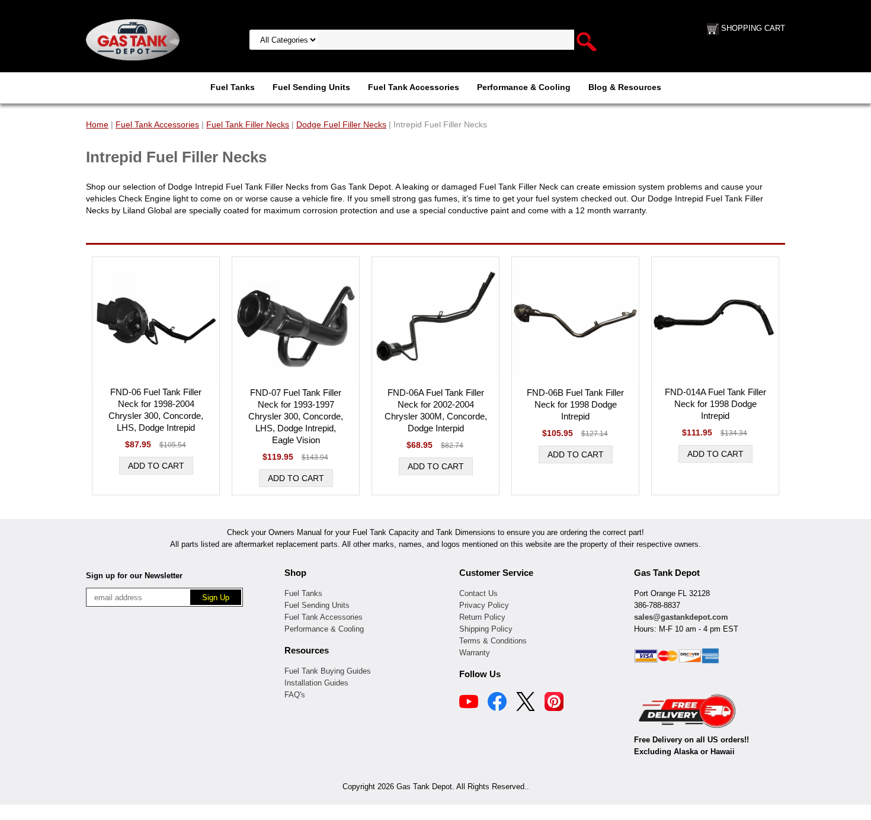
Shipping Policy (486, 628)
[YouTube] (468, 703)
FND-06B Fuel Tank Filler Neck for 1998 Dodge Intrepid (575, 404)
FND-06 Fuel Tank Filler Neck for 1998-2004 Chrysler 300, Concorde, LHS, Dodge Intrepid (155, 410)
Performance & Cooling (524, 87)
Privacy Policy (484, 605)
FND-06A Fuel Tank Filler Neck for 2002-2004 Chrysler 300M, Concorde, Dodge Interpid (436, 410)
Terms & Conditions (493, 640)
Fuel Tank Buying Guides (327, 671)
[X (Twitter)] (525, 703)
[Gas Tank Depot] (133, 39)
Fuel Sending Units (311, 87)
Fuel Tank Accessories (413, 87)
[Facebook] (497, 703)
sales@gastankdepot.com (681, 617)
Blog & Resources (624, 87)
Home (97, 124)
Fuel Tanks (232, 87)
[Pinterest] (554, 703)
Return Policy (482, 617)
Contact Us (478, 593)
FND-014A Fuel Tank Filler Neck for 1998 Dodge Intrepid (715, 404)
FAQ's (294, 694)
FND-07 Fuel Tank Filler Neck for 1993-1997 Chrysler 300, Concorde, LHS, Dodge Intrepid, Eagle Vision (295, 416)
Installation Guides (316, 682)
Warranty (474, 652)
